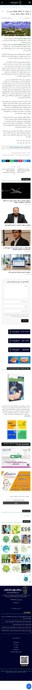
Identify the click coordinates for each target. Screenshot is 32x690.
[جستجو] (2, 2)
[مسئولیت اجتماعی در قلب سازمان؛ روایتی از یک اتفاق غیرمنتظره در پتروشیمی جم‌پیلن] (16, 191)
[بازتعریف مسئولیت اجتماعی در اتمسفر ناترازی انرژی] (16, 215)
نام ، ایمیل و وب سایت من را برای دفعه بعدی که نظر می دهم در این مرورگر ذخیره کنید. (16, 315)
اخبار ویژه (5, 18)
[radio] (29, 143)
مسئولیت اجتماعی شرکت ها (9, 155)
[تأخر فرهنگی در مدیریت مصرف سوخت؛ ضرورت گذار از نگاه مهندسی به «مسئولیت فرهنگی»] (16, 238)
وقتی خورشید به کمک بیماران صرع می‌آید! (22, 624)
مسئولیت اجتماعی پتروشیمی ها (23, 155)
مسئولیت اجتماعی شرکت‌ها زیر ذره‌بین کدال (19, 272)
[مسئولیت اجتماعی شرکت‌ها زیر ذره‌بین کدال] (16, 262)
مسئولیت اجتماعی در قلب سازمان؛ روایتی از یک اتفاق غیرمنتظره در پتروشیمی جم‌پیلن (17, 201)
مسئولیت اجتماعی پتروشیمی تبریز (19, 153)
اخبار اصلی (9, 18)
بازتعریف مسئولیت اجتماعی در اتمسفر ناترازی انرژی (18, 225)
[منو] (30, 2)
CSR (29, 153)
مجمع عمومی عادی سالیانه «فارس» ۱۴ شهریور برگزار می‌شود (18, 621)
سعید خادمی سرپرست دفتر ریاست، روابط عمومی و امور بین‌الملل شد (16, 627)
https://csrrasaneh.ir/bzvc (16, 147)
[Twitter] (18, 675)
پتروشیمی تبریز (27, 66)
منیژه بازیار (26, 18)
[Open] (28, 686)
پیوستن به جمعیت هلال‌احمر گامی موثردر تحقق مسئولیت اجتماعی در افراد (23, 170)
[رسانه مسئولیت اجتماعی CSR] (16, 2)
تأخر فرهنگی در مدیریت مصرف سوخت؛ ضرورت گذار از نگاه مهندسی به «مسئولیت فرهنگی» (17, 248)
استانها (2, 18)
